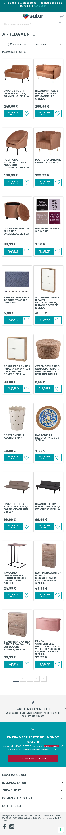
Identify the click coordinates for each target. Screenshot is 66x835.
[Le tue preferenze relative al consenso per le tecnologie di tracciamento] (61, 830)
